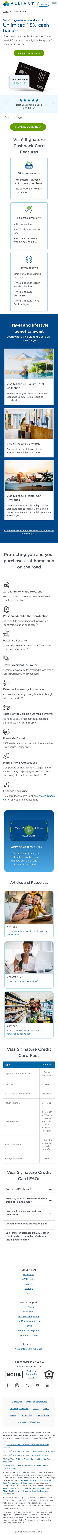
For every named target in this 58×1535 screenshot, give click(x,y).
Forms (29, 1326)
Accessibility (27, 1416)
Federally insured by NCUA (31, 1374)
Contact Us (28, 1312)
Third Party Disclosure (19, 1409)
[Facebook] (8, 1385)
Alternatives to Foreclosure (29, 1422)
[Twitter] (28, 1386)
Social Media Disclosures (36, 1402)
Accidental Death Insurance (28, 1349)
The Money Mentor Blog (29, 1321)
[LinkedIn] (49, 1386)
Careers (29, 1284)
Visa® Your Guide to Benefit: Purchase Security (27, 1455)
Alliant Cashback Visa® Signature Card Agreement (24, 1488)
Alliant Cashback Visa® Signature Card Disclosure (24, 1491)
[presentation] (6, 104)
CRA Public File (42, 1416)
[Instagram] (18, 1385)
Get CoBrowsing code (29, 1317)
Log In (43, 4)
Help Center (29, 1307)
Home (5, 12)
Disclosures (17, 1402)
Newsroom (28, 1275)
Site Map (13, 1416)
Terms (46, 1409)
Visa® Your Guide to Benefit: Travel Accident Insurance (31, 1451)
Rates (28, 1293)
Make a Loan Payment (28, 1330)
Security (29, 1289)
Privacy (36, 1409)
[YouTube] (39, 1386)
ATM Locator (28, 1279)
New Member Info (29, 1335)
